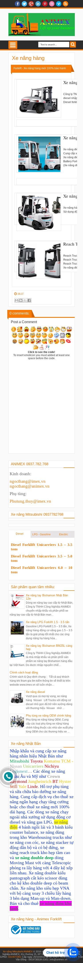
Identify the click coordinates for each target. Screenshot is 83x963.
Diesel (19, 533)
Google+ (31, 3)
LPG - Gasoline (41, 534)
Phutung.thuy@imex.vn (30, 501)
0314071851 (14, 956)
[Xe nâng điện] (38, 154)
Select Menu (12, 45)
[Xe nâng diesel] (38, 98)
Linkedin (38, 3)
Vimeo (58, 3)
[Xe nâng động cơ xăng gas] (38, 212)
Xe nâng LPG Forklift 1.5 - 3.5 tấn (47, 622)
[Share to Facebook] (29, 300)
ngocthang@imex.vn (28, 481)
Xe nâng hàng (28, 58)
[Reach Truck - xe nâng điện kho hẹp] (38, 260)
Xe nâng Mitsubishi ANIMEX (18, 951)
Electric (63, 534)
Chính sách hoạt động (24, 672)
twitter (24, 3)
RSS (65, 3)
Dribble (51, 3)
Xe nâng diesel (35, 692)
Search (73, 45)
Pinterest (45, 3)
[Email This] (16, 300)
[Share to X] (25, 300)
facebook (17, 3)
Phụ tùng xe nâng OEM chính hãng (48, 715)
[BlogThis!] (21, 300)
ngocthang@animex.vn (30, 486)
